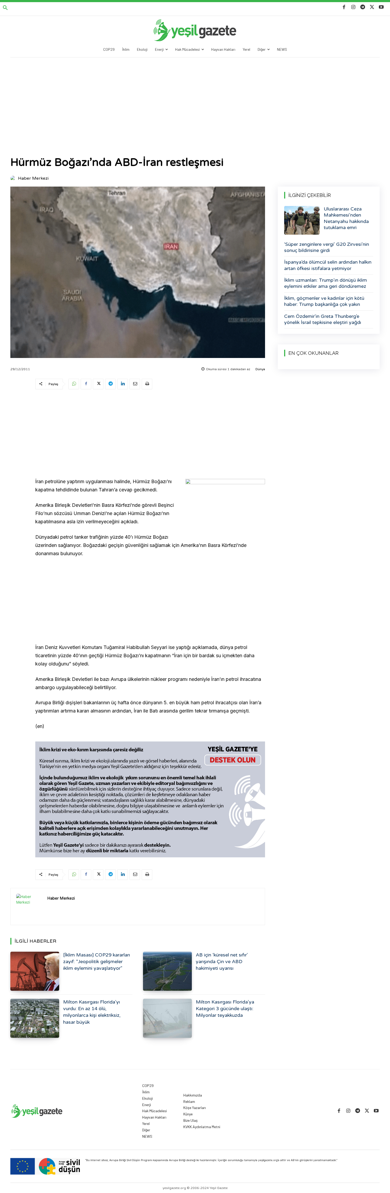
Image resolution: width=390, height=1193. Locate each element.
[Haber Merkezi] (13, 178)
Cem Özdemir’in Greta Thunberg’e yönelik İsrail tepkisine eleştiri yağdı (322, 319)
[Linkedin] (122, 384)
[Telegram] (362, 7)
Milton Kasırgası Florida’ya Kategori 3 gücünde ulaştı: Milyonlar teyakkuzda (225, 1008)
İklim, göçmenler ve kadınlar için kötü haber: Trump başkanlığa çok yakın (324, 301)
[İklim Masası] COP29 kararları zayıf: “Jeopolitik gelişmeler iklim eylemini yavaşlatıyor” (96, 961)
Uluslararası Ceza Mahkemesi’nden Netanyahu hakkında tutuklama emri (346, 218)
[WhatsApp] (73, 384)
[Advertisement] (195, 97)
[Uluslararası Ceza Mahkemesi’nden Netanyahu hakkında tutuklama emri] (302, 220)
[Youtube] (381, 7)
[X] (372, 7)
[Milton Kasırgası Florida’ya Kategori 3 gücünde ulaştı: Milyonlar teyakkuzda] (167, 1018)
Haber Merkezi (33, 178)
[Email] (134, 384)
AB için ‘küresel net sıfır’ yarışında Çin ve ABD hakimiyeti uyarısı (222, 961)
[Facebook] (344, 7)
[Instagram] (353, 7)
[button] (5, 8)
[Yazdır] (147, 384)
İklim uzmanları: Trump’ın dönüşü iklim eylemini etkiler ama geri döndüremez (325, 283)
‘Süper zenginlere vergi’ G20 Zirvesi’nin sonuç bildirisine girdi (326, 247)
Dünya (260, 369)
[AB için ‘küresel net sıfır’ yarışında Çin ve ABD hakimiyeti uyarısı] (167, 971)
